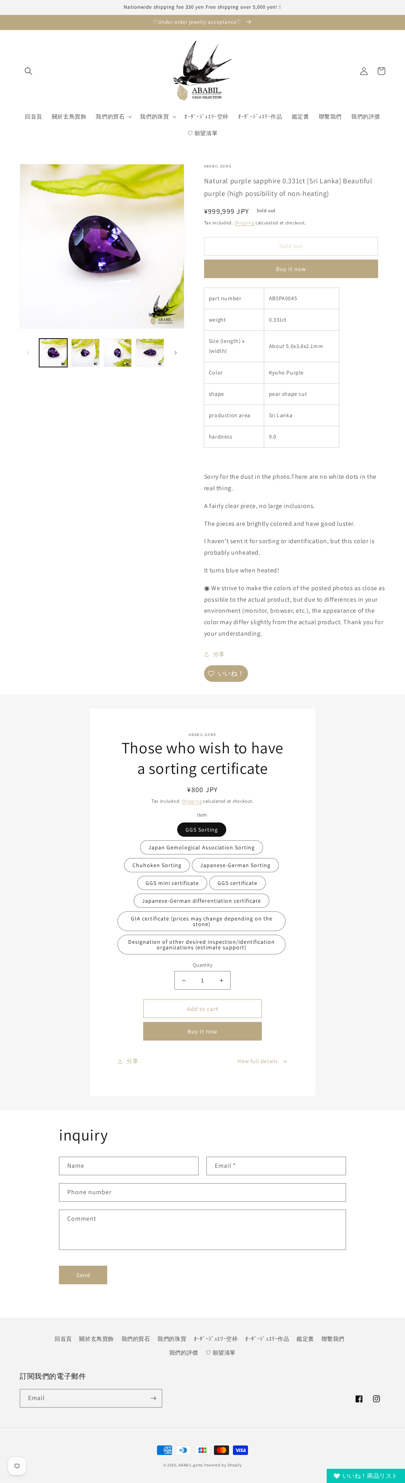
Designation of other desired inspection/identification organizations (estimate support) (201, 944)
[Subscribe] (153, 1398)
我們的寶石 (135, 1338)
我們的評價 (183, 1352)
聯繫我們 (333, 1338)
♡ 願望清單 (221, 1352)
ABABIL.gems (190, 1465)
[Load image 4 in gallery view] (150, 353)
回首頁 (63, 1338)
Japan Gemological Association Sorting (201, 847)
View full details (257, 1061)
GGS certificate (237, 882)
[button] (28, 71)
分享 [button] (219, 654)
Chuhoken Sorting (157, 865)
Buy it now (291, 269)
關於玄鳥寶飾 (96, 1338)
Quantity (202, 965)
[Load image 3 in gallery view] (118, 353)
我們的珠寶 (171, 1338)
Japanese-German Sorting (235, 865)
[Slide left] (28, 352)
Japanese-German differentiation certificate (201, 900)
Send (83, 1275)
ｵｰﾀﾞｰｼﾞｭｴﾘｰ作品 (267, 1338)
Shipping (245, 223)
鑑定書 (305, 1338)
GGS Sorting (201, 829)
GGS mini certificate (172, 882)
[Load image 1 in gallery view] (53, 353)
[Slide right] (175, 352)
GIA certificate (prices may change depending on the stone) (202, 921)
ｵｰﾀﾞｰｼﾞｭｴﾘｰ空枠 (216, 1338)
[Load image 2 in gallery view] (85, 353)
